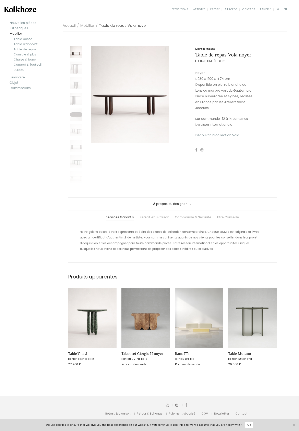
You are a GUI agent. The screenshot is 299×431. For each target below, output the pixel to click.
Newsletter (221, 414)
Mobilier (16, 33)
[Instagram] (169, 405)
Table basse (23, 39)
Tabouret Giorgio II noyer (142, 353)
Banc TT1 (182, 353)
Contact (248, 9)
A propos (231, 9)
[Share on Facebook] (196, 150)
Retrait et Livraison (154, 217)
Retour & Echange (150, 414)
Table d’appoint (26, 44)
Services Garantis (120, 217)
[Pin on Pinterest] (202, 150)
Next (166, 95)
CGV (205, 414)
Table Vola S (77, 353)
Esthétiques (19, 28)
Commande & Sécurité (193, 217)
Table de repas (25, 49)
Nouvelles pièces (23, 23)
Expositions (180, 9)
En (285, 9)
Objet (14, 82)
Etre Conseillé (228, 217)
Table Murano (239, 353)
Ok (249, 424)
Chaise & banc (25, 59)
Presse (215, 9)
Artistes (199, 9)
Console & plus (25, 54)
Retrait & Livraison (118, 414)
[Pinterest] (179, 405)
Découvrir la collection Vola (217, 135)
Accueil (69, 25)
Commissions (20, 88)
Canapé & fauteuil (27, 64)
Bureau (19, 70)
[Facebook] (186, 405)
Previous (93, 95)
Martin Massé (205, 49)
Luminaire (17, 77)
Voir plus (72, 365)
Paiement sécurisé (182, 414)
